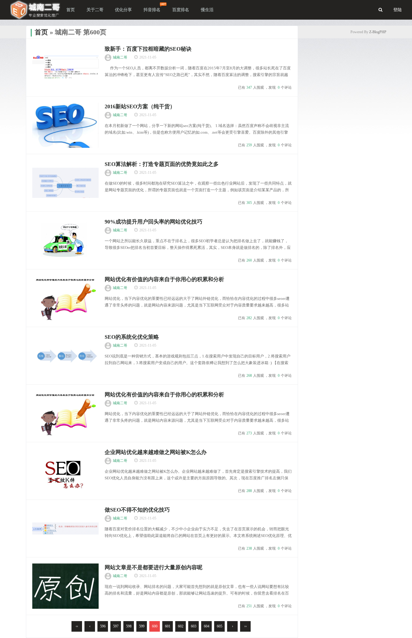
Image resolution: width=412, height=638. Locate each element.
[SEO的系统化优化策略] (65, 355)
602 (180, 626)
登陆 (397, 10)
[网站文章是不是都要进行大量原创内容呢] (65, 586)
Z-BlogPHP (377, 32)
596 (103, 626)
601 (167, 626)
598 (129, 626)
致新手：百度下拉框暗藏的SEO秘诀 (148, 49)
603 (193, 626)
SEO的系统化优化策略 (132, 337)
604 (206, 626)
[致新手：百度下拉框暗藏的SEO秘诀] (65, 67)
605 (219, 626)
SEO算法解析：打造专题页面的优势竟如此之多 (162, 164)
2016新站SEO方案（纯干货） (140, 106)
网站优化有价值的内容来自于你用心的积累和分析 (164, 279)
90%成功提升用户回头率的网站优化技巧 (153, 222)
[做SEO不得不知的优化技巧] (65, 528)
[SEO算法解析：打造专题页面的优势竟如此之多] (65, 182)
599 (141, 626)
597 (116, 626)
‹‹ (77, 626)
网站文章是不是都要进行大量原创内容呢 (153, 567)
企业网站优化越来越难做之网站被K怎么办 (156, 452)
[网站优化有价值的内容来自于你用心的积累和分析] (65, 298)
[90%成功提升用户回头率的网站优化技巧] (65, 240)
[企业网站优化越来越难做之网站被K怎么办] (65, 471)
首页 (41, 32)
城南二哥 (120, 57)
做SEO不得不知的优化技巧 (137, 510)
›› (245, 626)
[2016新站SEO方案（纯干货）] (65, 125)
